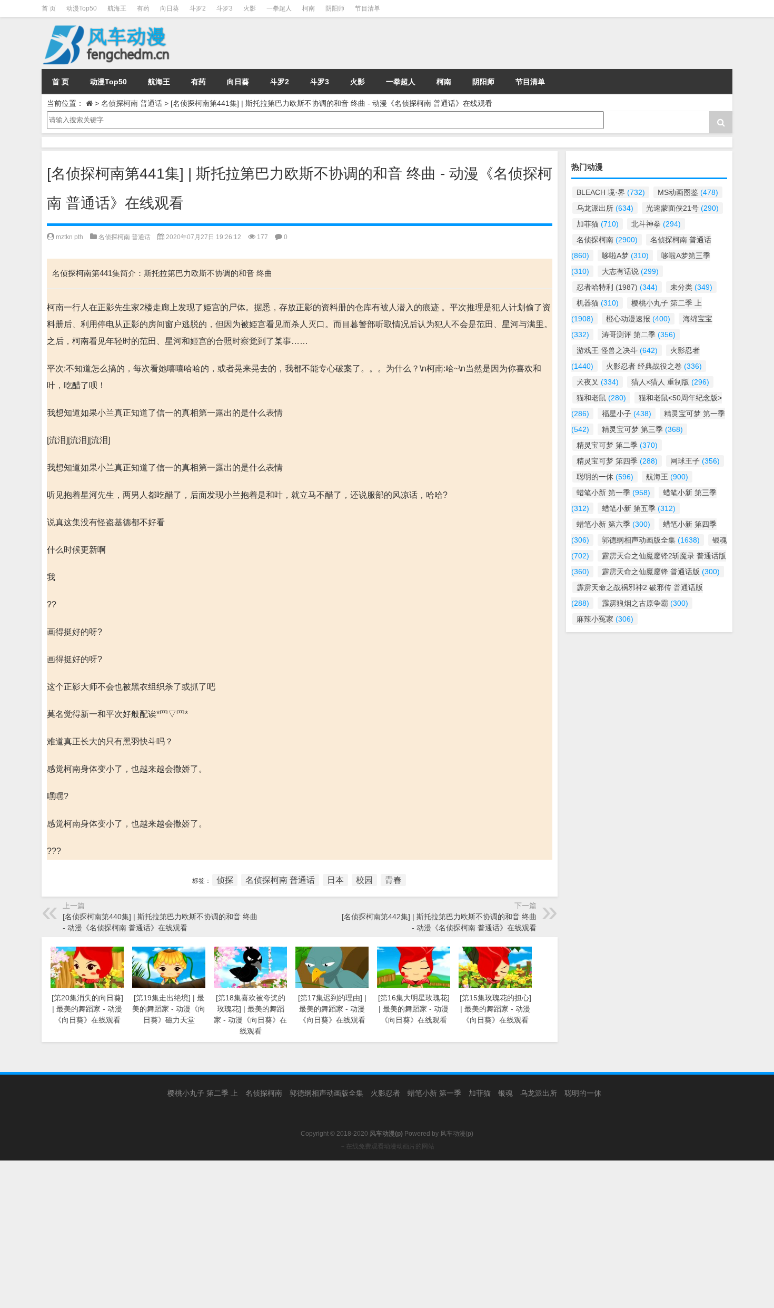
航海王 (116, 8)
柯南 (308, 8)
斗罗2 (198, 8)
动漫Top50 (81, 8)
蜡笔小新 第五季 (639, 508)
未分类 (691, 287)
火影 (249, 8)
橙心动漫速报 (638, 318)
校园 (364, 880)
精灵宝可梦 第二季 (617, 445)
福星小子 (626, 413)
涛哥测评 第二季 (639, 334)
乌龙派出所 (605, 208)
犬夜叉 (598, 382)
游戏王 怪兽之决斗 (617, 350)
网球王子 (695, 461)
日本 (335, 880)
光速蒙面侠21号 (682, 208)
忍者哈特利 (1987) (617, 287)
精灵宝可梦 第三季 (642, 429)
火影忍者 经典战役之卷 (654, 366)
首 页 (49, 8)
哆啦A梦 (625, 255)
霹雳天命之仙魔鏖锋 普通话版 (661, 571)
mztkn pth (69, 237)
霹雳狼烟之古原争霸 (645, 603)
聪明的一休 (605, 477)
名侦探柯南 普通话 (131, 103)
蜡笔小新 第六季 (613, 524)
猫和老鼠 (601, 398)
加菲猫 (598, 224)
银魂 (505, 1093)
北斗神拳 (656, 224)
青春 (393, 880)
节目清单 (367, 8)
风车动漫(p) (456, 1133)
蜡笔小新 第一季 (613, 492)
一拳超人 (279, 8)
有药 (143, 8)
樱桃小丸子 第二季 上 (202, 1093)
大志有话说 (630, 271)
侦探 (224, 880)
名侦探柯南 (607, 239)
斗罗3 (224, 8)
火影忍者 (385, 1093)
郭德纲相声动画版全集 (651, 540)
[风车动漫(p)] (107, 24)
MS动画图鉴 (688, 192)
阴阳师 (334, 8)
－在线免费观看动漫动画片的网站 (387, 1146)
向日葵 (169, 8)
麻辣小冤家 (605, 619)
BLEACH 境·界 (611, 192)
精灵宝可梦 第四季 (617, 461)
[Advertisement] (316, 1234)
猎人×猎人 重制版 (670, 382)
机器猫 (598, 303)
